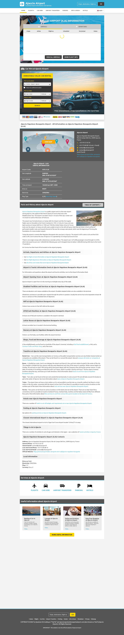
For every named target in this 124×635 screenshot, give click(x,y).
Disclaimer (81, 619)
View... (26, 529)
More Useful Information (62, 534)
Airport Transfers (52, 10)
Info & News (75, 10)
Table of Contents (92, 205)
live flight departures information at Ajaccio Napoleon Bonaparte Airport (48, 260)
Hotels (85, 10)
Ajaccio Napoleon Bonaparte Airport (33, 211)
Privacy (87, 619)
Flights (31, 10)
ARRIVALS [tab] (43, 26)
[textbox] (37, 84)
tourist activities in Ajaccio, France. (90, 432)
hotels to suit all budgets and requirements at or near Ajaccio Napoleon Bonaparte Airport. (64, 403)
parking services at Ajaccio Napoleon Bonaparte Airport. (49, 413)
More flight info (71, 57)
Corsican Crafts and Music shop (32, 346)
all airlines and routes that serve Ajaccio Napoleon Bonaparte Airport (47, 262)
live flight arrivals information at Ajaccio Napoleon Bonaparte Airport (47, 257)
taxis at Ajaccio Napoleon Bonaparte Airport (70, 379)
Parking (65, 10)
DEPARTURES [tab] (82, 26)
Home (23, 10)
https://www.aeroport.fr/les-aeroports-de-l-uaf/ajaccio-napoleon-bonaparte (57, 451)
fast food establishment (81, 344)
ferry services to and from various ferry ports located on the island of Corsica (68, 394)
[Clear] (49, 84)
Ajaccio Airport (38, 4)
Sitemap (93, 619)
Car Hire (40, 10)
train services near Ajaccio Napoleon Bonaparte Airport (71, 386)
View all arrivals (53, 57)
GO (101, 4)
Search (37, 105)
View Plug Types (51, 196)
